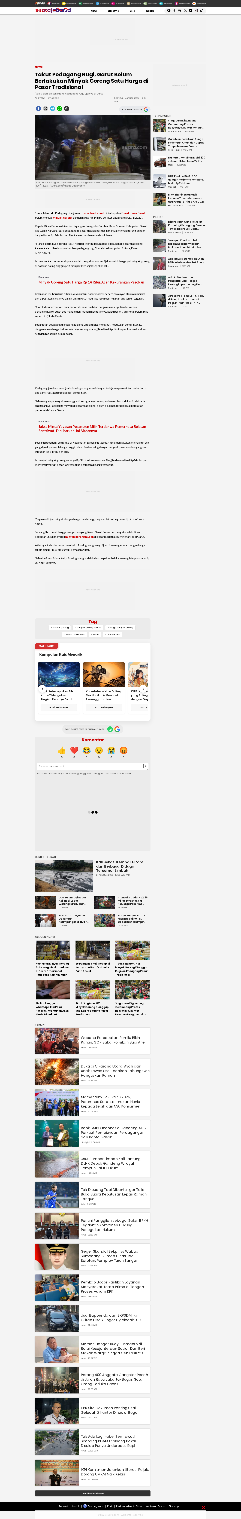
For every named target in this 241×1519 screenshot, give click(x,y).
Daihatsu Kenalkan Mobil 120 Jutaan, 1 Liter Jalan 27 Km (186, 159)
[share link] (66, 109)
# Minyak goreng (59, 627)
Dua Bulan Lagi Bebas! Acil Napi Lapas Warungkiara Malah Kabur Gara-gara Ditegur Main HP (73, 900)
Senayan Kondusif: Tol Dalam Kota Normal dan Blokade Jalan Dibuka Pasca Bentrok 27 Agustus (186, 244)
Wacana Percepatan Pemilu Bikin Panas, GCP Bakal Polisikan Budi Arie (113, 1040)
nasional (172, 251)
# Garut (95, 634)
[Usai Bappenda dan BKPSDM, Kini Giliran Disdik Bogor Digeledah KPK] (57, 1330)
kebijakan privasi (155, 1506)
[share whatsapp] (59, 109)
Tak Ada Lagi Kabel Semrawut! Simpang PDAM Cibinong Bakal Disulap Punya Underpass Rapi (108, 1441)
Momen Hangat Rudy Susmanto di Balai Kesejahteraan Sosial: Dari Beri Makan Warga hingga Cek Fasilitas (113, 1348)
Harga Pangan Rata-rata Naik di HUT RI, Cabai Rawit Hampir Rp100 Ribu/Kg (131, 918)
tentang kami (96, 1506)
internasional (174, 131)
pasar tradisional (93, 213)
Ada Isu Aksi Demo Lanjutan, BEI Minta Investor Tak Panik (186, 260)
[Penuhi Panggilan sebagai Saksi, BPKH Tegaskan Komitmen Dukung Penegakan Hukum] (57, 1237)
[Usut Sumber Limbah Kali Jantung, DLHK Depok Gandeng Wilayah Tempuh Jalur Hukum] (57, 1175)
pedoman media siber (129, 1506)
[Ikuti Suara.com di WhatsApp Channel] (110, 729)
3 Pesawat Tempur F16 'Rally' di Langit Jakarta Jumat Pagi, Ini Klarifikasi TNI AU (186, 299)
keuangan (173, 266)
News (94, 11)
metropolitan (174, 232)
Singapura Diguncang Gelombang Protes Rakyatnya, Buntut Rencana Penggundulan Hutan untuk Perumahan (186, 124)
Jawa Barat (137, 213)
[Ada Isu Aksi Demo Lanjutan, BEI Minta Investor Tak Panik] (159, 268)
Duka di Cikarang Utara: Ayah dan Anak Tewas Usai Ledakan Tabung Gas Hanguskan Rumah (115, 1071)
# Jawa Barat (112, 634)
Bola (132, 11)
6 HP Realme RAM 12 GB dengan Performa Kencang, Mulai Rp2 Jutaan (186, 179)
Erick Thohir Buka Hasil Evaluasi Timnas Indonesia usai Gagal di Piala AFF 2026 (186, 198)
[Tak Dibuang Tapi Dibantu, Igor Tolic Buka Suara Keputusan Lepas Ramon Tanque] (57, 1206)
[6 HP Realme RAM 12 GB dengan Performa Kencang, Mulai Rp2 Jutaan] (159, 185)
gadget (172, 187)
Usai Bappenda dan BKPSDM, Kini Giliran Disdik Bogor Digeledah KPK (111, 1317)
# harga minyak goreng (120, 627)
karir (110, 1506)
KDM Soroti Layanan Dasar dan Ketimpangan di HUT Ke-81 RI (74, 918)
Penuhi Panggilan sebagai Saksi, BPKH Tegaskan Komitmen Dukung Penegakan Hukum (114, 1225)
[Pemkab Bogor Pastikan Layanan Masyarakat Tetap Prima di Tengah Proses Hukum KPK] (57, 1299)
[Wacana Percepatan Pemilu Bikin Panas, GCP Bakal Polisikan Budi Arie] (57, 1052)
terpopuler (162, 116)
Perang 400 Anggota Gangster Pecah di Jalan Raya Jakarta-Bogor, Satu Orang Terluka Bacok (114, 1379)
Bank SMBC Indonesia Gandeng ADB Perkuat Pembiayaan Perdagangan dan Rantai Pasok (113, 1132)
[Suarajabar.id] (53, 12)
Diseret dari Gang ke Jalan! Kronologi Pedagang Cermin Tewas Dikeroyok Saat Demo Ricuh (186, 225)
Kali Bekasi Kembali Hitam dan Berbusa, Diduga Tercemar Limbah (119, 866)
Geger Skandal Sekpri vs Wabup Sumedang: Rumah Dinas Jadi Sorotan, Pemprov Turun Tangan (109, 1256)
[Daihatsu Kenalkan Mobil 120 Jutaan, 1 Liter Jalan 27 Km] (159, 167)
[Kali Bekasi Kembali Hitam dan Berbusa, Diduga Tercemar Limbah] (64, 876)
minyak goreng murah (79, 536)
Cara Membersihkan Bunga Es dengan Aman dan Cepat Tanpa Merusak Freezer (186, 142)
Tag (92, 621)
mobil (170, 165)
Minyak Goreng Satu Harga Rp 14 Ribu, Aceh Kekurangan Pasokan (91, 282)
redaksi (63, 1506)
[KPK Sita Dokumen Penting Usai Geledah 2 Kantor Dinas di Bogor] (57, 1422)
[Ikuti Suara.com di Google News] (117, 729)
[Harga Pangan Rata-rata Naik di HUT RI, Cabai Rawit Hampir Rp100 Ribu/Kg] (105, 925)
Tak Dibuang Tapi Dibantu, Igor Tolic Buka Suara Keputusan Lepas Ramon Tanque (114, 1194)
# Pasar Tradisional (74, 634)
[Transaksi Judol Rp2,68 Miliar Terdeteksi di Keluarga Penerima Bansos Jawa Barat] (105, 907)
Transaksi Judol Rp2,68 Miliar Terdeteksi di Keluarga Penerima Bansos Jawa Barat (133, 900)
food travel (174, 150)
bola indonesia (175, 205)
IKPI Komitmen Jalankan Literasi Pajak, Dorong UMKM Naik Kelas (115, 1472)
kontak (76, 1506)
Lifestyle (113, 11)
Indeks (150, 11)
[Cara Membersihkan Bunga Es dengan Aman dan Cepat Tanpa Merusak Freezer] (159, 148)
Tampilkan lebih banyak (93, 1493)
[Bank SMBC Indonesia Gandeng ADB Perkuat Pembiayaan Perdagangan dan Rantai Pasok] (57, 1145)
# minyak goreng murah (87, 627)
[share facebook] (38, 109)
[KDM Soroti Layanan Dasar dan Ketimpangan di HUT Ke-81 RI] (46, 925)
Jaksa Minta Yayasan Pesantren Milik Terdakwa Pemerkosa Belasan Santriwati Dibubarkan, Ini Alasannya (92, 428)
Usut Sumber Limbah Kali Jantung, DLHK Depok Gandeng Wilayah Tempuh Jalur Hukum (111, 1163)
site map (174, 1506)
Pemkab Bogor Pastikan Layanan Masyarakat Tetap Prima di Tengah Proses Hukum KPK (112, 1287)
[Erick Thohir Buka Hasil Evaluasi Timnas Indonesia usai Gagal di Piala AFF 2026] (159, 204)
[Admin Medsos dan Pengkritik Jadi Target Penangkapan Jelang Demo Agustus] (159, 287)
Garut (125, 213)
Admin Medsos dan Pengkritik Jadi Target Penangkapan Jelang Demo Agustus (186, 281)
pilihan (158, 217)
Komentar (93, 740)
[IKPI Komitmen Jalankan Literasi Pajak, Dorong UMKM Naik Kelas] (57, 1484)
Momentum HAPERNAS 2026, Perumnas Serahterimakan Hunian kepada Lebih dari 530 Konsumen (112, 1102)
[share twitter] (45, 109)
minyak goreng (62, 217)
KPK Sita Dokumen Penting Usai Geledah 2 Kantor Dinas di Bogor (110, 1410)
